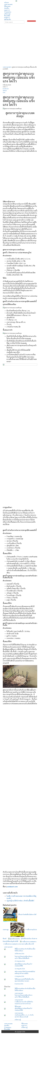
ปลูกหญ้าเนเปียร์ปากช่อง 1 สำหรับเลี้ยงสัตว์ (20, 901)
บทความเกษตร (7, 67)
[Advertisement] (20, 45)
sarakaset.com (12, 887)
